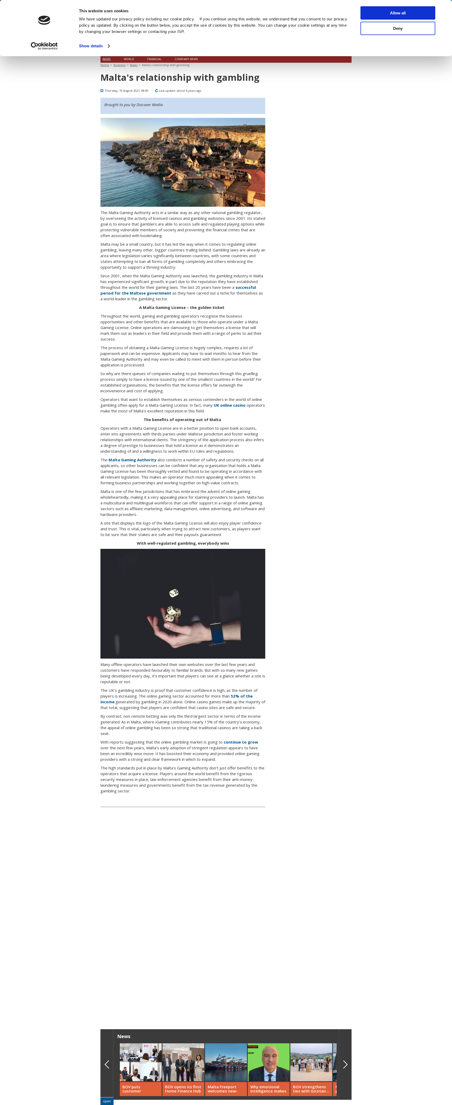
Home (104, 65)
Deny (398, 28)
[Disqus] (182, 937)
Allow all (398, 13)
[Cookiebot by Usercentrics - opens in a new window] (44, 46)
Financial (154, 59)
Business (120, 65)
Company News (186, 59)
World (129, 59)
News (107, 59)
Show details (91, 46)
